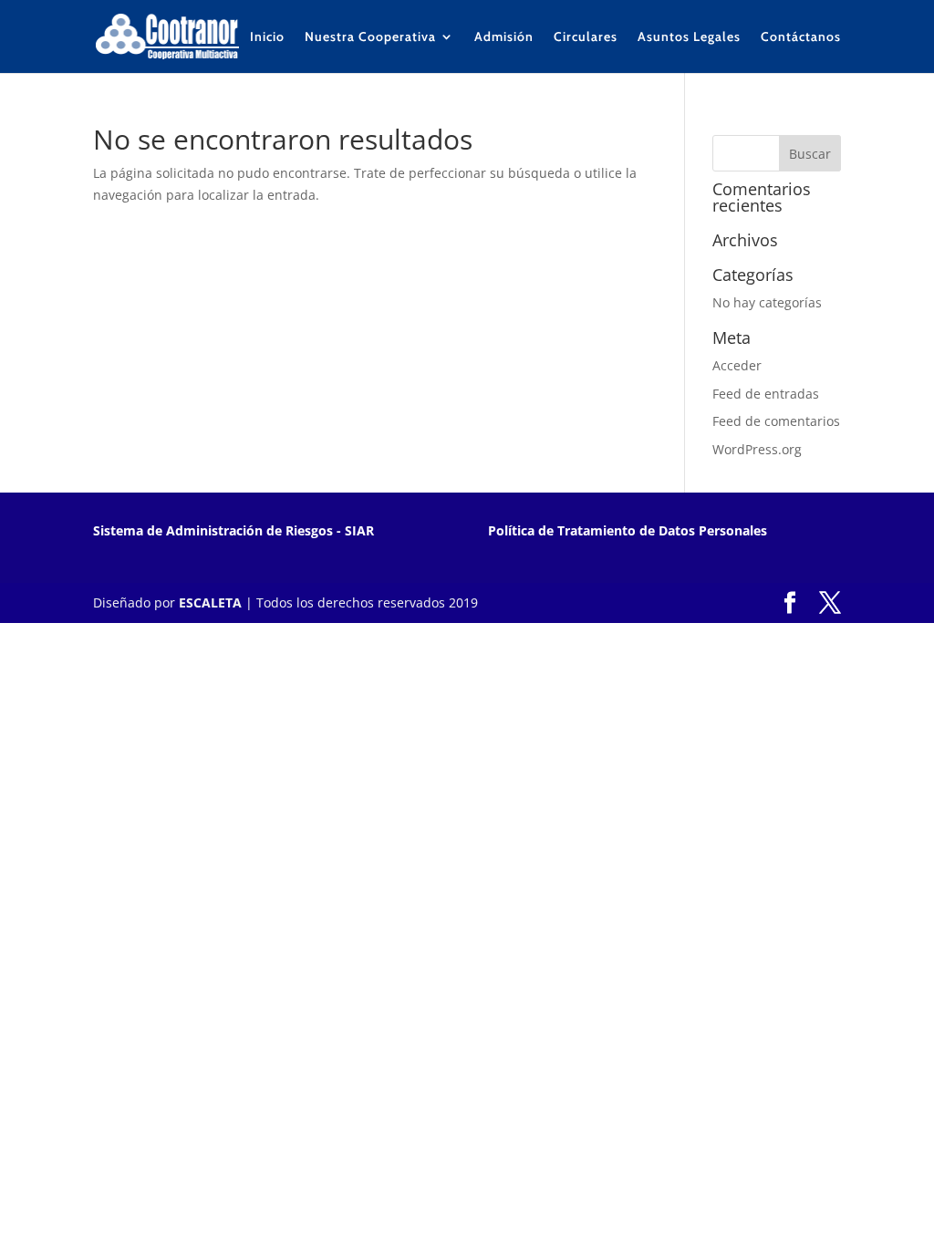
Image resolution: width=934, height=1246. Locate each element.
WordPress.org (757, 449)
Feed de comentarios (776, 421)
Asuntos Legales (689, 37)
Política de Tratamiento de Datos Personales (627, 530)
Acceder (737, 365)
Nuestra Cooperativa (370, 37)
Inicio (267, 37)
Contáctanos (801, 37)
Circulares (585, 37)
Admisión (504, 37)
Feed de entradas (765, 393)
